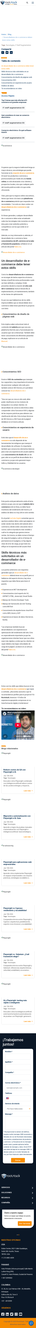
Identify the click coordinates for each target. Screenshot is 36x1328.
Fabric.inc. (12, 650)
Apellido (9, 1062)
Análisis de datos (7, 86)
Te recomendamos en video (11, 88)
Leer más (27, 791)
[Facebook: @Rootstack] (2, 1313)
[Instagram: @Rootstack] (16, 1313)
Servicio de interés (12, 1104)
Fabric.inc (17, 247)
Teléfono (8, 1093)
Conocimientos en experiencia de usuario (16, 83)
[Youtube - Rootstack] (20, 1313)
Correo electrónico (13, 1083)
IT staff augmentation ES (13, 108)
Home (3, 34)
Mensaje (9, 1114)
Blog (9, 34)
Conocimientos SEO (8, 80)
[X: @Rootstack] (11, 1313)
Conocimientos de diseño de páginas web (16, 77)
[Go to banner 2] (18, 1234)
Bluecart (4, 341)
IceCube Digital (15, 518)
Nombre (8, 1052)
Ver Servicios (24, 1228)
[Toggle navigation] (32, 3)
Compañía (9, 1072)
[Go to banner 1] (17, 1234)
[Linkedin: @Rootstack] (7, 1313)
